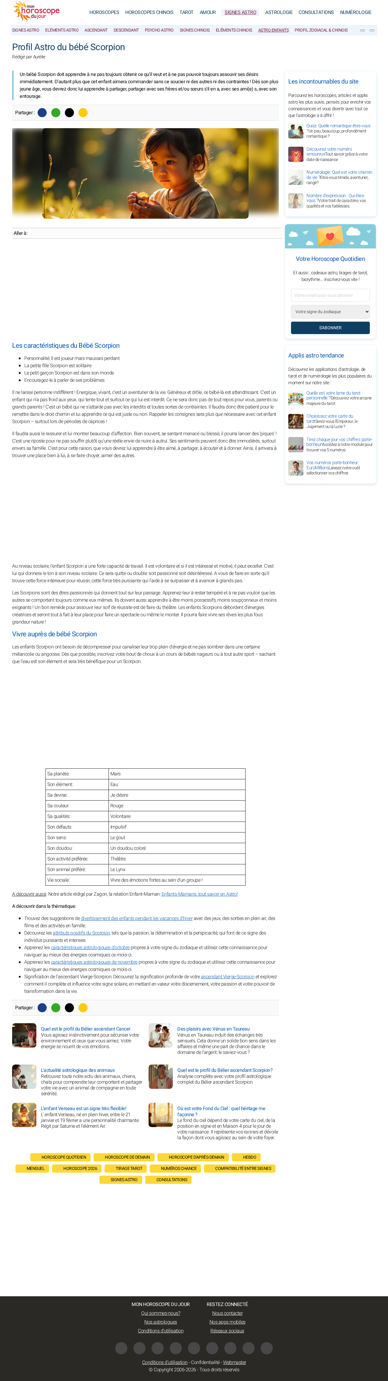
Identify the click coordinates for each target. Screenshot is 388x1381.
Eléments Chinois (234, 30)
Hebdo (249, 1157)
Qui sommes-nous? (160, 1313)
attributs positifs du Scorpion (81, 933)
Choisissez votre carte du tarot (331, 421)
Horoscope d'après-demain (196, 1157)
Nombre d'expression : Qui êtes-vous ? (336, 200)
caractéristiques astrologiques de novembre (94, 962)
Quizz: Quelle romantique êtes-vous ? (338, 130)
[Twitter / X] (69, 112)
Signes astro (25, 30)
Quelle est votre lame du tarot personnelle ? (339, 398)
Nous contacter (227, 1313)
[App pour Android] (266, 1348)
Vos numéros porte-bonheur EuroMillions (333, 468)
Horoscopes (104, 12)
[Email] (83, 112)
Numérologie (356, 12)
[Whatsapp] (55, 112)
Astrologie (279, 12)
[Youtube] (175, 1348)
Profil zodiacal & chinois (321, 30)
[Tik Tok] (194, 1348)
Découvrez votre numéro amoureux (337, 154)
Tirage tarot (129, 1168)
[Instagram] (139, 1348)
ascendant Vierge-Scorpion (228, 976)
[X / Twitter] (230, 1348)
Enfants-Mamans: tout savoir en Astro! (200, 894)
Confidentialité (205, 1362)
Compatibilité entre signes (243, 1168)
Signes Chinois (195, 30)
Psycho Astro (159, 30)
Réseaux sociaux (227, 1331)
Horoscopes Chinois (149, 12)
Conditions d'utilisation (160, 1331)
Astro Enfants (273, 30)
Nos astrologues (160, 1322)
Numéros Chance (178, 1168)
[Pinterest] (212, 1348)
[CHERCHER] (372, 30)
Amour (208, 12)
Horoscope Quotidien (64, 1157)
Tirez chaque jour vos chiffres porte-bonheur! (339, 444)
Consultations (316, 12)
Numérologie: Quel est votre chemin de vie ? (339, 177)
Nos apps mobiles (227, 1322)
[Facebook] (42, 112)
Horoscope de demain (127, 1157)
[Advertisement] (145, 290)
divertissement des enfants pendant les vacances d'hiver (137, 918)
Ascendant (96, 30)
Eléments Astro (62, 30)
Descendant (126, 30)
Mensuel (36, 1168)
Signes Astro (240, 12)
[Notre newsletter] (362, 30)
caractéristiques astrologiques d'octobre (90, 947)
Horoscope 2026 (80, 1168)
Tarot (186, 12)
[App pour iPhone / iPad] (248, 1348)
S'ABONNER (330, 328)
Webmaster (234, 1362)
